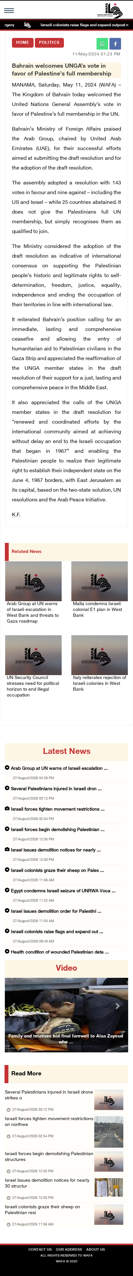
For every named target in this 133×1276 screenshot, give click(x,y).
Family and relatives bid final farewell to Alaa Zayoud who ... (65, 1039)
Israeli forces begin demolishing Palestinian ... (58, 830)
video (66, 969)
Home (22, 43)
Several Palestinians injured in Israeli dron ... (56, 789)
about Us (95, 1250)
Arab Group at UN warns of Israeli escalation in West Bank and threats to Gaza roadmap (33, 612)
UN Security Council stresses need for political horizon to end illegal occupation (33, 686)
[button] (14, 1006)
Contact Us (40, 1250)
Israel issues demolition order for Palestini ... (56, 911)
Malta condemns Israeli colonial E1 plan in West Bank (97, 609)
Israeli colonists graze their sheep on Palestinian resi (42, 1210)
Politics (49, 43)
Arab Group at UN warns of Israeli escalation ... (59, 768)
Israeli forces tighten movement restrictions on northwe (49, 1122)
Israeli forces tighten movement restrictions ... (58, 809)
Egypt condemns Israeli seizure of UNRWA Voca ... (63, 891)
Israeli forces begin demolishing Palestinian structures (49, 1157)
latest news (66, 752)
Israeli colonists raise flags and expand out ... (57, 932)
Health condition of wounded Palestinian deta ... (60, 952)
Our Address (69, 1250)
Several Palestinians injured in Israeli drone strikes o (49, 1095)
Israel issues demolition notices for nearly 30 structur (47, 1183)
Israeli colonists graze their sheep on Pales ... (57, 870)
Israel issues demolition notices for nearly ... (56, 850)
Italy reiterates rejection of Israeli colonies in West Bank (99, 683)
